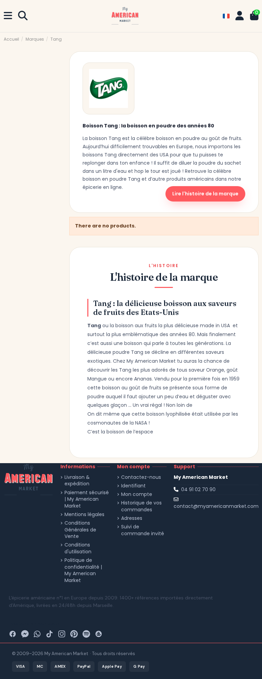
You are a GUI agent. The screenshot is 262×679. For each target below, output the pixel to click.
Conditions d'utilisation (77, 548)
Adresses (131, 518)
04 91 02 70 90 (198, 489)
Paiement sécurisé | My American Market (86, 499)
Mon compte (136, 494)
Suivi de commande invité (142, 530)
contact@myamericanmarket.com (216, 506)
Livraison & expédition (77, 480)
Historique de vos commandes (141, 506)
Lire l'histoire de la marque (205, 193)
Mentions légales (84, 514)
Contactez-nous (141, 477)
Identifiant (133, 486)
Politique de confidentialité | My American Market (83, 570)
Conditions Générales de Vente (80, 530)
